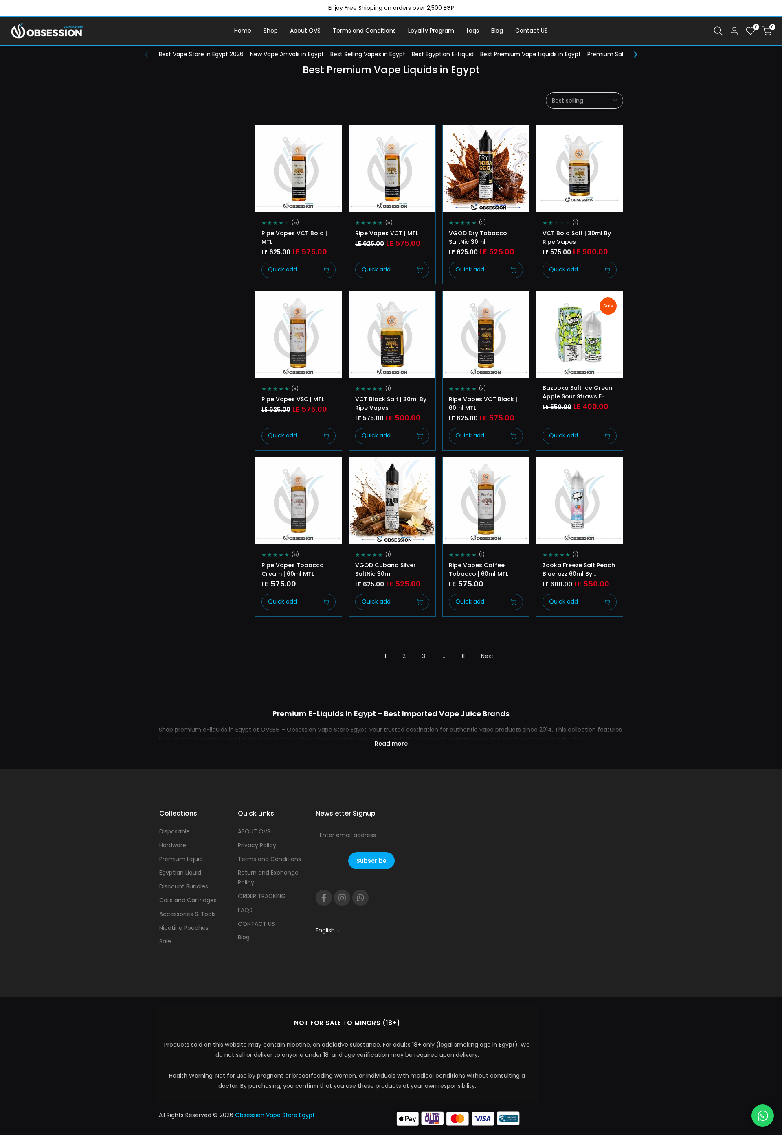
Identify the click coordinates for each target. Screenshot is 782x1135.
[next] (631, 54)
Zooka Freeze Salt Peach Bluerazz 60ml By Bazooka (579, 569)
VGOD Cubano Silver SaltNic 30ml (385, 569)
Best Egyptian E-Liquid (443, 54)
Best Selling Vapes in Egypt (367, 54)
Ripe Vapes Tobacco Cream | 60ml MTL (292, 569)
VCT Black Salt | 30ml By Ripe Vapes (390, 403)
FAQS (245, 910)
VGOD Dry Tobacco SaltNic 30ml (478, 237)
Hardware (172, 845)
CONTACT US (256, 924)
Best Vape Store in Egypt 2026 (201, 54)
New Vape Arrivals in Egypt (287, 54)
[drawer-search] (718, 31)
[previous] (151, 54)
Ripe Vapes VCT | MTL (386, 233)
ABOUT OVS (254, 831)
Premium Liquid (181, 859)
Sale (165, 941)
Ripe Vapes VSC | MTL (292, 399)
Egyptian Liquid (180, 872)
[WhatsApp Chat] (762, 1115)
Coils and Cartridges (188, 900)
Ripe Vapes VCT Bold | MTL (294, 237)
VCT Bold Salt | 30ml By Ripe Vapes (577, 237)
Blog (244, 937)
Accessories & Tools (187, 914)
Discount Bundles (183, 886)
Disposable (174, 831)
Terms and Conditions (269, 859)
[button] (264, 139)
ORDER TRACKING (262, 896)
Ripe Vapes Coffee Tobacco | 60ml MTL (478, 569)
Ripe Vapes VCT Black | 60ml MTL (483, 403)
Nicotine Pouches (184, 928)
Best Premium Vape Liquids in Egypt (530, 54)
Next (487, 656)
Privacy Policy (257, 845)
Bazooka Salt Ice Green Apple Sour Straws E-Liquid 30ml (577, 392)
